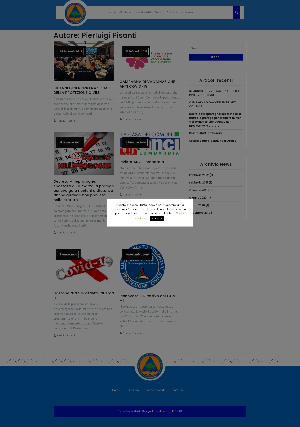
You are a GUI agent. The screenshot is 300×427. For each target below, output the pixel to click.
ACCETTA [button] (157, 218)
